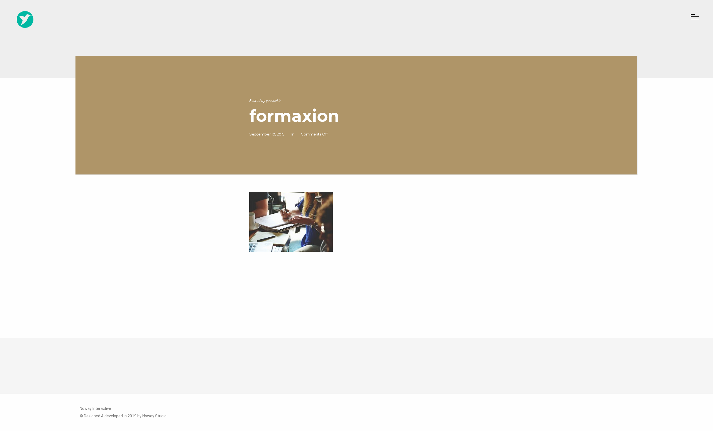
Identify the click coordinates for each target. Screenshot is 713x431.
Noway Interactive (95, 408)
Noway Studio (154, 416)
